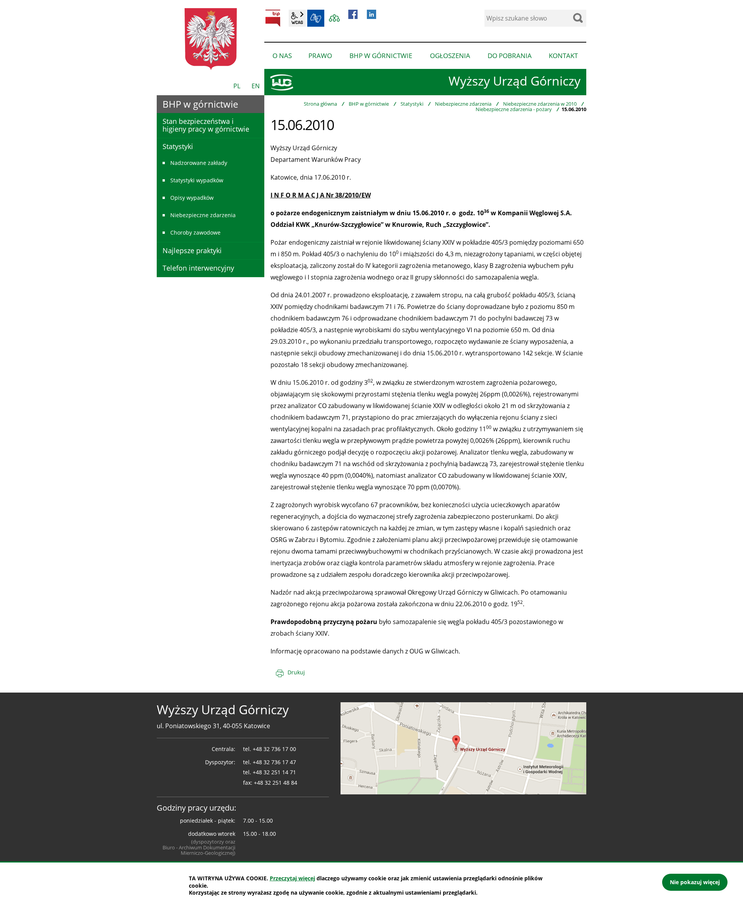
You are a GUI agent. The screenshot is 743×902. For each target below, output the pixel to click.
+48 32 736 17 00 (274, 749)
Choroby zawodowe (195, 232)
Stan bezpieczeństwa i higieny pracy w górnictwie (206, 125)
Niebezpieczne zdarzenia (463, 103)
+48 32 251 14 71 (274, 772)
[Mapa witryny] (334, 18)
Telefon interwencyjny (198, 268)
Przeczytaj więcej (292, 878)
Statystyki (412, 103)
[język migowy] (315, 18)
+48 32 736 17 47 (274, 762)
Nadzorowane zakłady (198, 162)
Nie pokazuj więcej (695, 882)
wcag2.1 (297, 18)
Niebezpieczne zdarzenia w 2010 (540, 103)
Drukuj (296, 672)
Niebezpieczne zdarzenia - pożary (514, 109)
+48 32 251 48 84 (275, 782)
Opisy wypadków (192, 197)
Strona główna (320, 103)
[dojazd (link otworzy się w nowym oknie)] (463, 747)
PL (236, 86)
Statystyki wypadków (196, 180)
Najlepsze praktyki (192, 250)
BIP (272, 18)
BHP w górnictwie (369, 103)
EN (256, 86)
